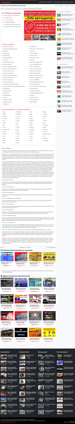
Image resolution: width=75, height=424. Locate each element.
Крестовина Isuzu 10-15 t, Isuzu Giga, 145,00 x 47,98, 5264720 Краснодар (67, 101)
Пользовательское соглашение (7, 422)
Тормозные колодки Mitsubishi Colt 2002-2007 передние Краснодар (67, 34)
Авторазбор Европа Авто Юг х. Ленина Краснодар (68, 19)
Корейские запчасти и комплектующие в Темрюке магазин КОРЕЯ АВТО (67, 29)
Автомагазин (5, 238)
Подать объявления (59, 5)
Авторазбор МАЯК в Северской (66, 24)
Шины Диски (57, 2)
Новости (72, 2)
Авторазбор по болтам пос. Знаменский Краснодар (67, 15)
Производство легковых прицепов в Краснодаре (67, 106)
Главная (2, 8)
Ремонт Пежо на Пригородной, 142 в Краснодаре (66, 77)
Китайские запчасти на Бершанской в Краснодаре (67, 91)
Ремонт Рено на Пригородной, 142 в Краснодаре (66, 82)
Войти (72, 5)
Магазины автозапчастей (17, 8)
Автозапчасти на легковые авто (14, 239)
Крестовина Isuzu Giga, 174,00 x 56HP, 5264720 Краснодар (67, 96)
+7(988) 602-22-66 (7, 17)
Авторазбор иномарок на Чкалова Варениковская (67, 44)
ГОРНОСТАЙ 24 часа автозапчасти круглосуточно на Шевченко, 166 (68, 53)
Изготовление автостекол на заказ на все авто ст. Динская (68, 39)
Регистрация (67, 5)
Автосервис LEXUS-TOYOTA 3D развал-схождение (67, 111)
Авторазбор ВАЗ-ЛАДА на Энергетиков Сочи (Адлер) (67, 58)
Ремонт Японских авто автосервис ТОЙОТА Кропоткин (66, 86)
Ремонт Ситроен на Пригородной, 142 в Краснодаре (66, 72)
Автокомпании (65, 2)
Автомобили (42, 2)
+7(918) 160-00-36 (9, 19)
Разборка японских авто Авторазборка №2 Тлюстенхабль (67, 48)
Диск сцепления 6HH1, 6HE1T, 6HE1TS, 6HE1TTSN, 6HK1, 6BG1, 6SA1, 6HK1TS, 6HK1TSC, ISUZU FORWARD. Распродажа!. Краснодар (68, 67)
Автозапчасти (49, 2)
